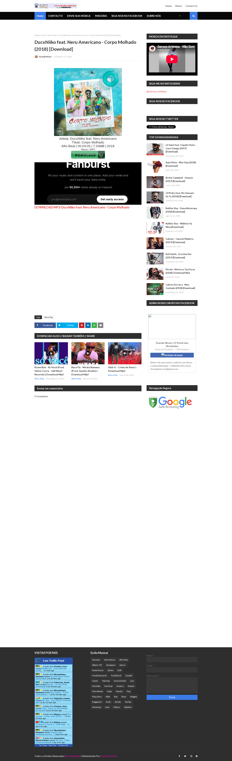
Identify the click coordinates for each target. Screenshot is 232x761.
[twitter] (185, 756)
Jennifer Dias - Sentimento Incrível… (49, 733)
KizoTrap (108, 686)
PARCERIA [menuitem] (101, 15)
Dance (122, 665)
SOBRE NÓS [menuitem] (154, 15)
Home (168, 5)
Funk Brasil (116, 675)
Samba (118, 702)
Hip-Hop (106, 681)
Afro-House (109, 659)
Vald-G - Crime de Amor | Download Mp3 (122, 369)
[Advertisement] (59, 260)
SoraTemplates (72, 756)
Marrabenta (97, 691)
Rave (124, 696)
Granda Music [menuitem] (74, 24)
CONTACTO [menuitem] (55, 15)
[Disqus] (87, 516)
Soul (107, 707)
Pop (128, 691)
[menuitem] (179, 16)
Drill (119, 670)
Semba (128, 702)
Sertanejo (96, 707)
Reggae (133, 696)
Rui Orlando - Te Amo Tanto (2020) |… (53, 715)
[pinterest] (196, 756)
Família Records (99, 675)
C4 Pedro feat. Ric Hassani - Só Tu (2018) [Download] (180, 195)
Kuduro (120, 686)
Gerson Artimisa (109, 756)
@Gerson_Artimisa (156, 91)
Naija (109, 691)
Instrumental (120, 681)
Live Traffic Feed (53, 660)
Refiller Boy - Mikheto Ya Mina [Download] (179, 225)
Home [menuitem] (40, 15)
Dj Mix (110, 670)
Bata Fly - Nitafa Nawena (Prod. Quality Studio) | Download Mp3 (85, 371)
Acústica (96, 659)
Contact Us (191, 5)
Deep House (97, 670)
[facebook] (179, 756)
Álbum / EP (97, 665)
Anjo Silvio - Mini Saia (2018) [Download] (181, 164)
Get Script (43, 745)
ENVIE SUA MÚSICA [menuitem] (79, 15)
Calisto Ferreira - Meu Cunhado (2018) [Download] (180, 286)
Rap (115, 696)
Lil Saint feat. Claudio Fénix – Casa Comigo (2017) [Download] (181, 148)
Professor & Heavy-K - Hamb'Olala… (51, 724)
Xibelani (127, 707)
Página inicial (40, 35)
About (178, 5)
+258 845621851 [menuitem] (47, 24)
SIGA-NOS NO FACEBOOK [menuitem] (126, 15)
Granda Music (45, 56)
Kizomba (96, 686)
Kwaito (131, 686)
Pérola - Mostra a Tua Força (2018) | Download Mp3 (180, 271)
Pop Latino (97, 696)
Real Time (53, 745)
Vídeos (116, 707)
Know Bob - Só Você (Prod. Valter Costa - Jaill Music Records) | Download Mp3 (49, 371)
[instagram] (191, 756)
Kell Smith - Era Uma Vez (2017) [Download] (179, 256)
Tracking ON (63, 745)
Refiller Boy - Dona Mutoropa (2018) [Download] (181, 210)
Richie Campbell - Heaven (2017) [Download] (179, 179)
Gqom (95, 681)
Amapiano (110, 665)
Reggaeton (97, 702)
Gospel (129, 675)
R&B (108, 696)
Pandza (119, 691)
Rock (108, 702)
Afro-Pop (52, 35)
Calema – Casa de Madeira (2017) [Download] (179, 240)
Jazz (132, 681)
